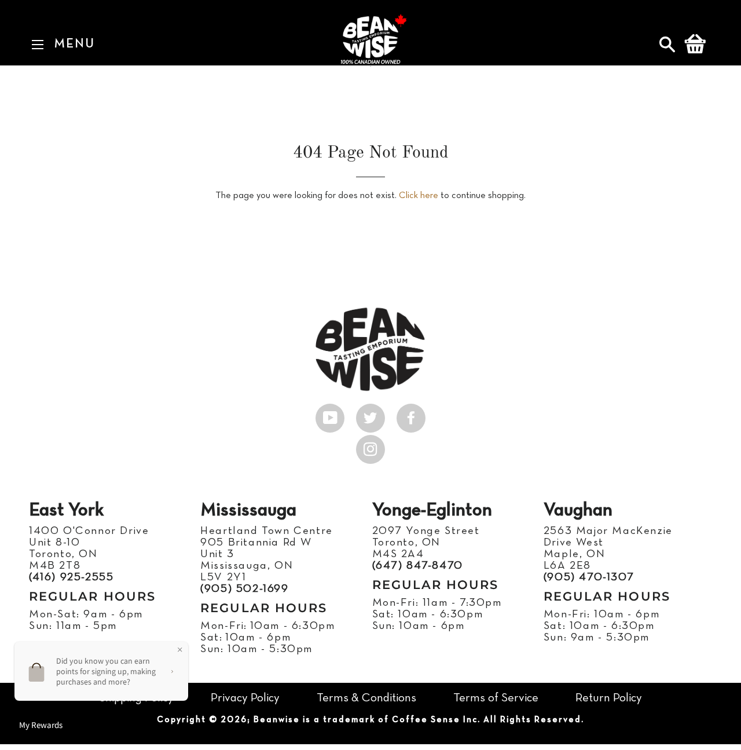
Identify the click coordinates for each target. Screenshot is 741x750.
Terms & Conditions (366, 698)
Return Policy (608, 698)
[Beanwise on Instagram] (370, 446)
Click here (418, 196)
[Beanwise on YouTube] (330, 415)
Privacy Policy (245, 698)
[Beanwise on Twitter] (370, 415)
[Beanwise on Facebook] (411, 415)
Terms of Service (495, 698)
